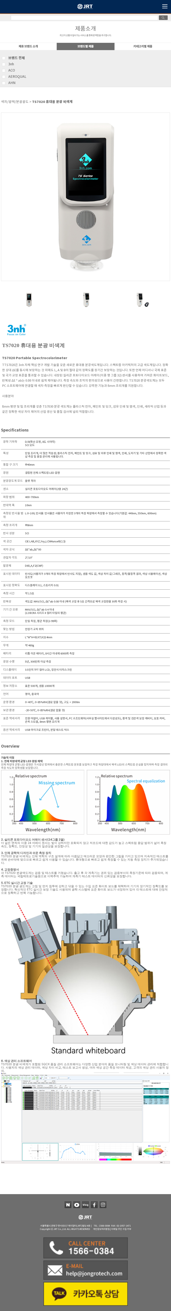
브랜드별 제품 (86, 46)
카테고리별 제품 (142, 46)
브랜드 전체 (16, 58)
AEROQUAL (17, 77)
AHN (11, 83)
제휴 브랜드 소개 (28, 46)
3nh (11, 64)
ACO (11, 70)
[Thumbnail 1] (29, 293)
